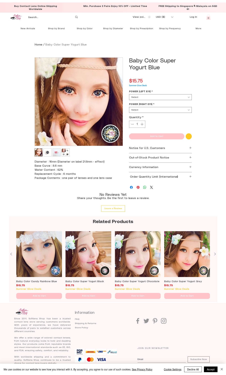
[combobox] (160, 97)
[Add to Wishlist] (189, 136)
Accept (211, 369)
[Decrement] (132, 124)
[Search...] (76, 17)
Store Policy (81, 328)
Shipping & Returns (85, 323)
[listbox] (165, 17)
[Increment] (142, 124)
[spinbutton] (137, 124)
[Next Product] (215, 254)
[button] (165, 17)
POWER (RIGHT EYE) (141, 104)
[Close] (222, 369)
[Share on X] (151, 187)
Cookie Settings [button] (172, 369)
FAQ (77, 319)
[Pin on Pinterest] (138, 187)
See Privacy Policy (142, 369)
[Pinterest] (155, 321)
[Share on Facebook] (131, 187)
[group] (113, 265)
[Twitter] (146, 321)
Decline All (193, 369)
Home (38, 44)
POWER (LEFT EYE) (141, 92)
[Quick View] (39, 254)
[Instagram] (163, 321)
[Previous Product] (11, 254)
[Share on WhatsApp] (145, 187)
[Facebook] (137, 321)
